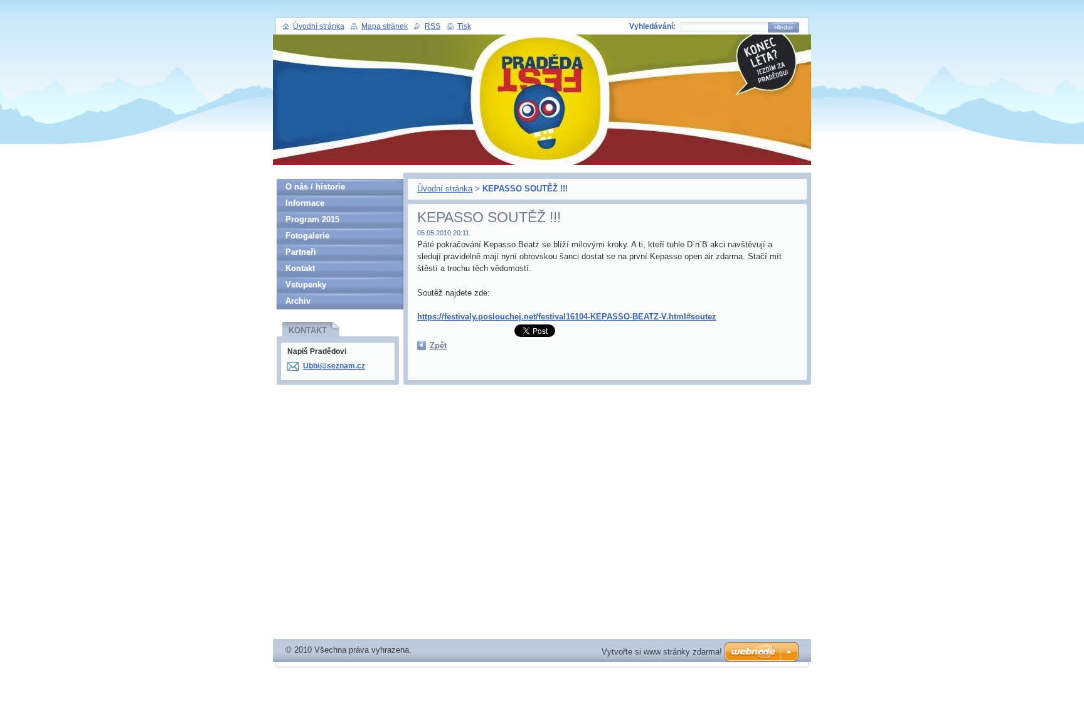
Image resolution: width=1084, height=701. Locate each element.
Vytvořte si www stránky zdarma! (662, 651)
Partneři (300, 252)
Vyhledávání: (652, 26)
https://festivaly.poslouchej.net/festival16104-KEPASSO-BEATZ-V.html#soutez (566, 316)
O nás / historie (315, 186)
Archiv (298, 301)
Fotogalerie (307, 235)
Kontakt (300, 268)
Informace (304, 203)
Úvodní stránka (444, 188)
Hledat (783, 27)
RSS (432, 26)
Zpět (438, 345)
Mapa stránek (384, 26)
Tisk (464, 26)
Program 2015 (312, 219)
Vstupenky (305, 284)
